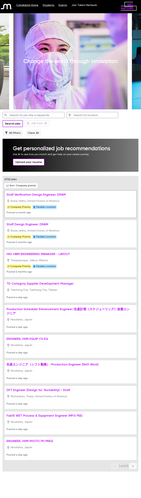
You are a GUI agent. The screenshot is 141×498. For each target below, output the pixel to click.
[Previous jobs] (114, 466)
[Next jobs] (133, 466)
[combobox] (33, 115)
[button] (21, 185)
